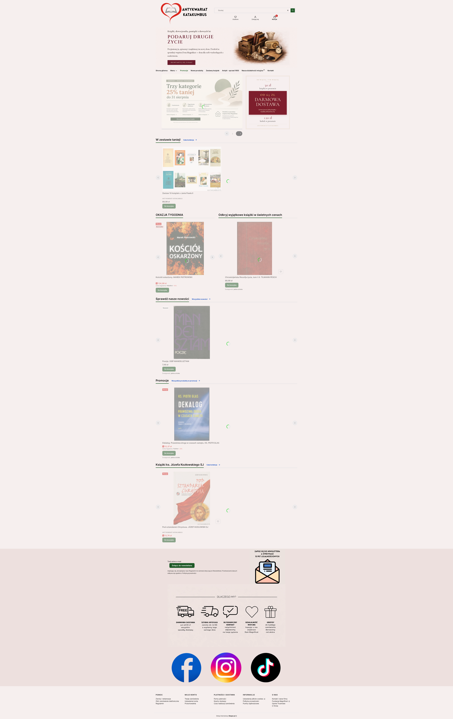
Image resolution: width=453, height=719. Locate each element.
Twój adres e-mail (174, 561)
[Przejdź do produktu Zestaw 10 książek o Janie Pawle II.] (191, 169)
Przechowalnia (190, 703)
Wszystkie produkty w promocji (184, 381)
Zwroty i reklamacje (163, 699)
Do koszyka (169, 206)
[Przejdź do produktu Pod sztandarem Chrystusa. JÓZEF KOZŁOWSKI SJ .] (191, 498)
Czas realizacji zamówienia (224, 703)
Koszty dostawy (220, 701)
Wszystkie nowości (200, 299)
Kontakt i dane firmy (279, 699)
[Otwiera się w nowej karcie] (186, 667)
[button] (293, 10)
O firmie (275, 706)
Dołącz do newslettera (182, 565)
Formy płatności (220, 699)
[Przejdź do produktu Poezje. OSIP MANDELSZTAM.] (191, 332)
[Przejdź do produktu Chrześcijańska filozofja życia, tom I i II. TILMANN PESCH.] (254, 248)
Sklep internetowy (225, 716)
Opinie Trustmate (278, 703)
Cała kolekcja (188, 140)
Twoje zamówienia (192, 699)
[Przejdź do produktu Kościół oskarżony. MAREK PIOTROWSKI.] (185, 248)
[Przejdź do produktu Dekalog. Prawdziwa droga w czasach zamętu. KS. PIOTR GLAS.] (191, 414)
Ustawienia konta (191, 701)
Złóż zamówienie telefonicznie (167, 701)
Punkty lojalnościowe (251, 703)
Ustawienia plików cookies (253, 699)
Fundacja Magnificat (280, 701)
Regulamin (160, 703)
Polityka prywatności (251, 701)
